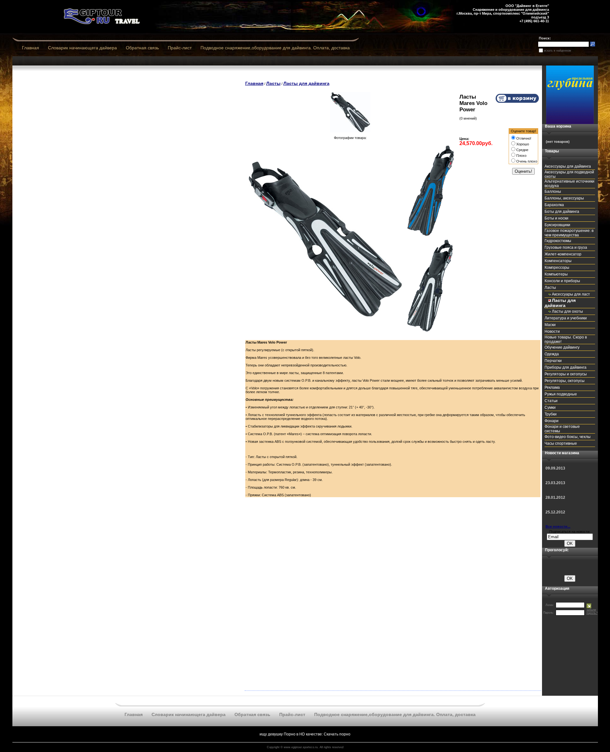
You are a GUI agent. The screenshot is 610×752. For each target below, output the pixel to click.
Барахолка (554, 205)
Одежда (552, 354)
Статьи (551, 401)
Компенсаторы (558, 261)
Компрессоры (557, 267)
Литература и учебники (566, 318)
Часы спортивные (561, 443)
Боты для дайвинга (562, 211)
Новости (552, 331)
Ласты (273, 83)
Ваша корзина (558, 126)
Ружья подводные (561, 394)
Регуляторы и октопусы (566, 374)
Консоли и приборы (562, 281)
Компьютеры (556, 274)
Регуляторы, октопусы (565, 381)
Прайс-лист (180, 47)
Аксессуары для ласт (571, 294)
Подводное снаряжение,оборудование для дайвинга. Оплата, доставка (275, 47)
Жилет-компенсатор (563, 254)
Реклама (552, 387)
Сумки (550, 407)
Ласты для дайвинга (306, 83)
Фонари (552, 421)
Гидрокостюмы (558, 241)
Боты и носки (556, 218)
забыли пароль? (592, 611)
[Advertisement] (128, 86)
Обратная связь (142, 47)
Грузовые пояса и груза (566, 247)
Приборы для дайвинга (565, 367)
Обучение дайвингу (562, 347)
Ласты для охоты (567, 311)
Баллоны (553, 191)
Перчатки (553, 361)
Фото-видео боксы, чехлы (568, 437)
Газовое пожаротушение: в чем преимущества (569, 232)
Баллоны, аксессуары (564, 198)
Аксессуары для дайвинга (568, 166)
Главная (30, 47)
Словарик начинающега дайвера (82, 47)
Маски (550, 325)
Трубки (551, 414)
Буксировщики (557, 225)
